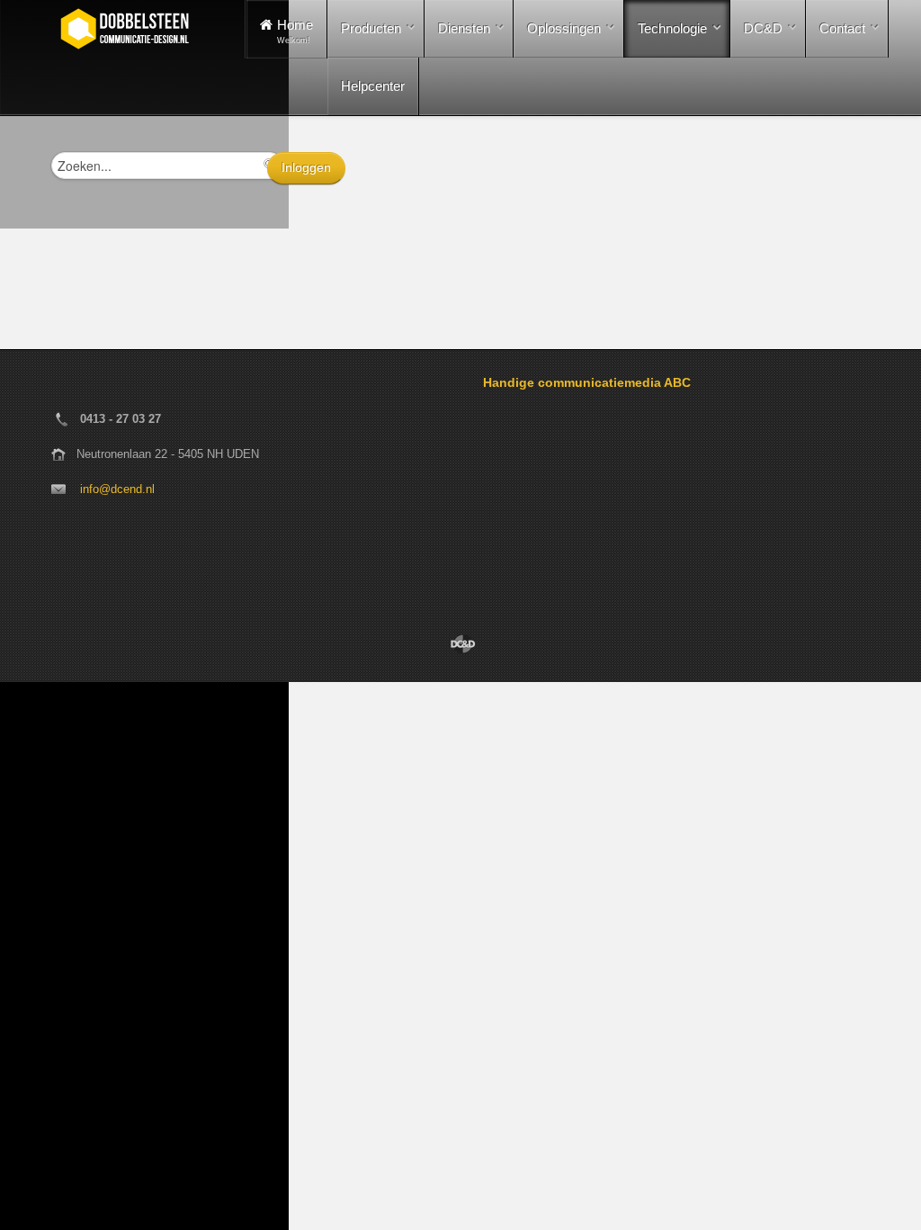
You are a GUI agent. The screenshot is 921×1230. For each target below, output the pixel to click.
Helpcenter (373, 86)
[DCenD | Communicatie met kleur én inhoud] (460, 644)
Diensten (464, 28)
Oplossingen (564, 28)
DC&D (763, 28)
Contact (842, 28)
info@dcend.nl (117, 489)
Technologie (672, 28)
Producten (371, 28)
